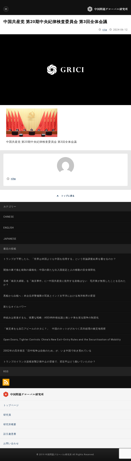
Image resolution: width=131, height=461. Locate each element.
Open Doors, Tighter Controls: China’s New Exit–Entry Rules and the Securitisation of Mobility (62, 339)
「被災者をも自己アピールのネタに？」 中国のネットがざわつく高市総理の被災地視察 (54, 328)
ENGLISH (8, 227)
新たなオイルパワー (14, 306)
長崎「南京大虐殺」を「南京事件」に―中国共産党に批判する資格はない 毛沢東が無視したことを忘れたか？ (64, 283)
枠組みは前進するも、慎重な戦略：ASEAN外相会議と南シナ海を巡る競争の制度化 (51, 317)
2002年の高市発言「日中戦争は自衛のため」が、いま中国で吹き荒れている (47, 350)
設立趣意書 (9, 434)
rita (105, 29)
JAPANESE (9, 238)
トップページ (11, 405)
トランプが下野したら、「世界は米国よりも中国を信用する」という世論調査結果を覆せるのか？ (59, 259)
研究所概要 (9, 424)
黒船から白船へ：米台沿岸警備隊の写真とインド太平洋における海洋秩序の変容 (49, 295)
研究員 (7, 414)
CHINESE (8, 216)
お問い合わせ (11, 443)
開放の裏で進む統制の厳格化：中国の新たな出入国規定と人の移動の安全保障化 (49, 269)
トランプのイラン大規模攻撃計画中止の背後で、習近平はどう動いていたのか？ (49, 361)
